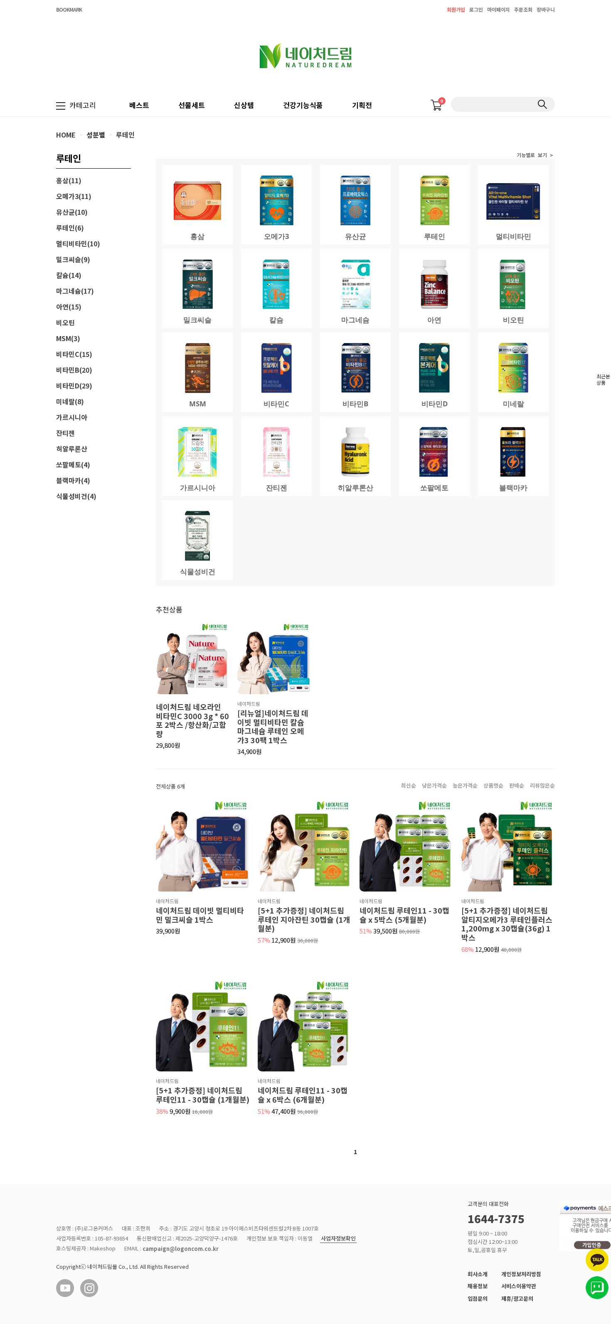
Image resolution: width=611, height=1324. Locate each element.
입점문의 (478, 1298)
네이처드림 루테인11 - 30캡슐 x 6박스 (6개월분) (302, 1095)
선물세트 (191, 105)
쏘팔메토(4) (73, 464)
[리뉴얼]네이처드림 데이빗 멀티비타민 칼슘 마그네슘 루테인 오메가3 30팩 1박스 (272, 726)
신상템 (244, 105)
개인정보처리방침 (521, 1274)
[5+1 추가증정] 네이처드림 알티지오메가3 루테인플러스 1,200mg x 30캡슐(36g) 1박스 (506, 924)
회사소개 (478, 1274)
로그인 (476, 9)
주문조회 (523, 9)
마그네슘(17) (75, 291)
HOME (66, 135)
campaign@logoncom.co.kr (181, 1249)
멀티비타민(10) (78, 243)
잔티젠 (65, 433)
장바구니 (546, 9)
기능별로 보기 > (535, 155)
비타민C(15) (74, 354)
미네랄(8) (70, 401)
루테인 (125, 135)
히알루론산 (71, 449)
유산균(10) (72, 212)
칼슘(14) (68, 275)
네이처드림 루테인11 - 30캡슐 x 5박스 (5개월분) (404, 915)
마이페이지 (498, 9)
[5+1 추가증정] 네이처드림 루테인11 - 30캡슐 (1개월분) (202, 1095)
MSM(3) (68, 338)
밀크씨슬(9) (73, 259)
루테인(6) (70, 228)
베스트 (139, 105)
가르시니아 (71, 417)
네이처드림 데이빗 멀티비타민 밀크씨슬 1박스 (200, 915)
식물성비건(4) (76, 496)
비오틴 (65, 322)
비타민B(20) (74, 370)
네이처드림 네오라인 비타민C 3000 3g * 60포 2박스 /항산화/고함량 (192, 720)
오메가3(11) (73, 196)
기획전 (362, 105)
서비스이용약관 (518, 1286)
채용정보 (478, 1286)
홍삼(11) (68, 180)
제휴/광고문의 (517, 1298)
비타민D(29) (74, 385)
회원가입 (456, 9)
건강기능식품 (303, 105)
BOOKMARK (69, 9)
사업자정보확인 (338, 1238)
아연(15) (68, 306)
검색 (542, 104)
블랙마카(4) (73, 480)
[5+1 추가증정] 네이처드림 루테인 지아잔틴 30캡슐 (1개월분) (304, 919)
